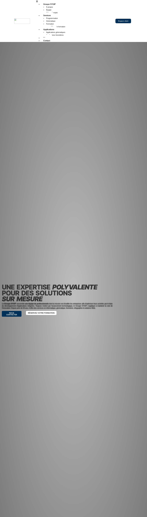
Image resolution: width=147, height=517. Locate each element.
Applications (48, 29)
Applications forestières (55, 35)
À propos (49, 7)
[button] (74, 1)
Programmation (52, 18)
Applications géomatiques (55, 32)
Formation (50, 24)
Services (47, 15)
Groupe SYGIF (49, 4)
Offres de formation (58, 27)
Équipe (48, 10)
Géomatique (50, 21)
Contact (46, 41)
